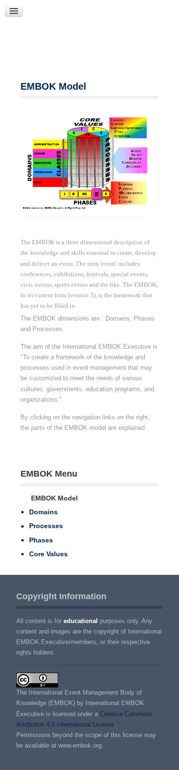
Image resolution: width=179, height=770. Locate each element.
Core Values (48, 554)
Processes (46, 526)
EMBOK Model (53, 86)
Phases (41, 540)
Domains (43, 512)
